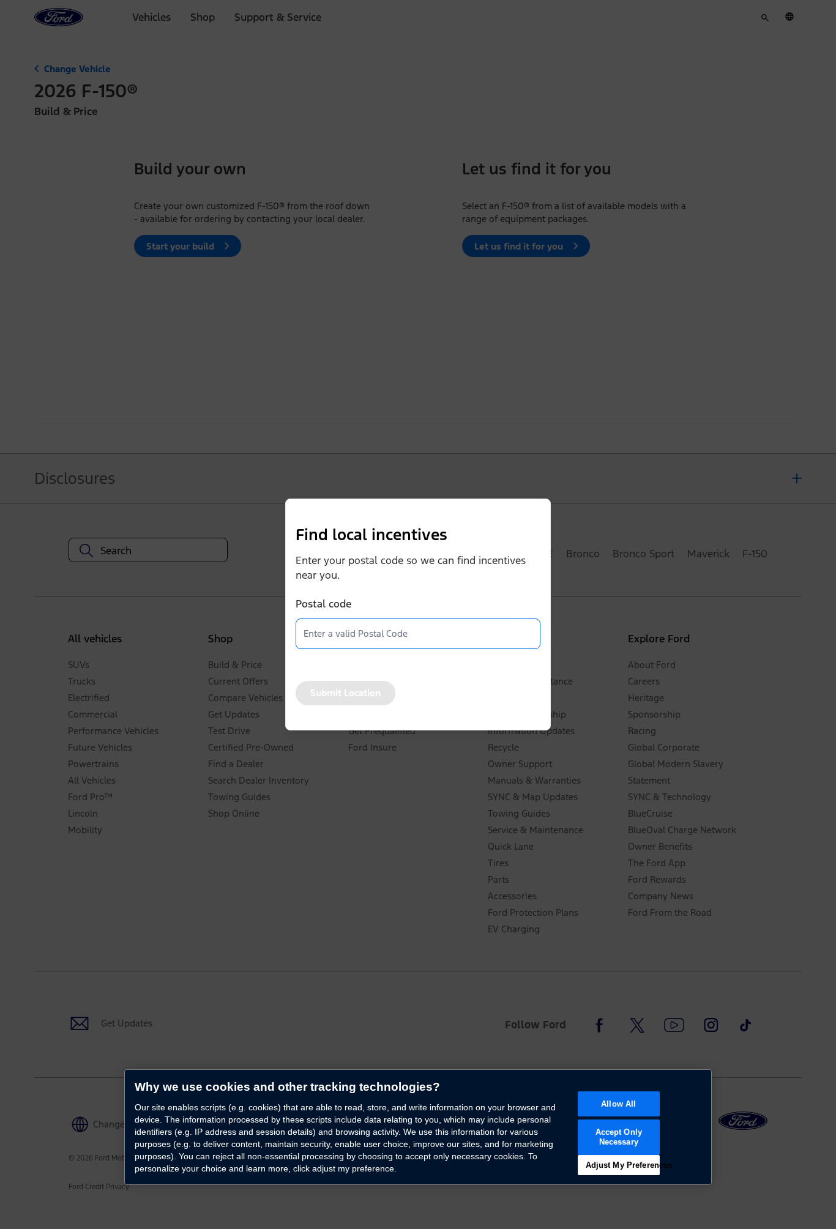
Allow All (618, 1103)
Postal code (323, 604)
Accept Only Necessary (618, 1136)
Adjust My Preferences (623, 1165)
